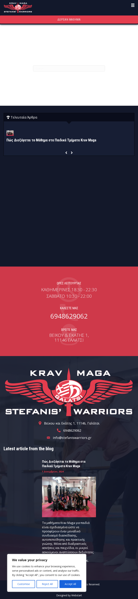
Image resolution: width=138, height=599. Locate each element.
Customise (23, 584)
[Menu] (132, 5)
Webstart (76, 595)
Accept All (70, 584)
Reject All (47, 584)
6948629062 (69, 316)
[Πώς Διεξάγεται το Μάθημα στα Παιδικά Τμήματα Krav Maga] (69, 497)
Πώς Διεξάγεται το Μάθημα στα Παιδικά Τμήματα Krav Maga (51, 140)
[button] (66, 153)
